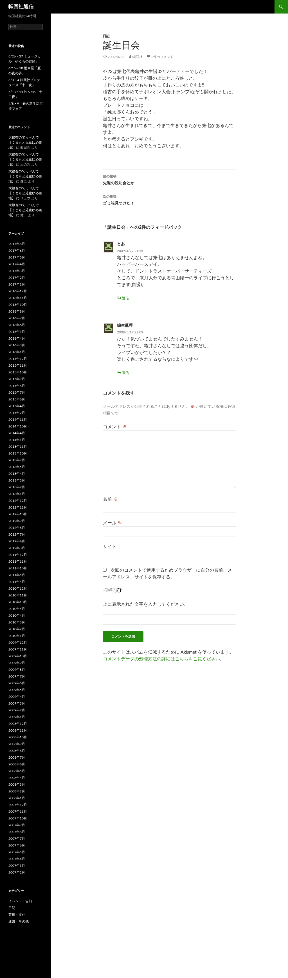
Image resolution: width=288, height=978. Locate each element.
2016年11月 (17, 298)
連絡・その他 (18, 921)
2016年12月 (17, 291)
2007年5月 (16, 852)
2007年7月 (16, 838)
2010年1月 (16, 636)
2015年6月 (16, 399)
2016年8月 (16, 311)
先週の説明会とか (118, 180)
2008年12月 (17, 723)
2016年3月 (16, 345)
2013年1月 (16, 494)
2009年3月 (16, 703)
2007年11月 (17, 811)
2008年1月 (16, 798)
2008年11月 (17, 730)
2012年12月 (17, 500)
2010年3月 (16, 622)
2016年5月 (16, 331)
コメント (115, 427)
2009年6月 (16, 683)
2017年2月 (16, 277)
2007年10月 (17, 818)
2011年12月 (17, 554)
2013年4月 (16, 473)
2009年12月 (17, 642)
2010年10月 (17, 602)
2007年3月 (16, 865)
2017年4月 (16, 264)
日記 (106, 36)
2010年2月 (16, 629)
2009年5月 (16, 690)
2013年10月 (17, 453)
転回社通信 (21, 6)
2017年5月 (16, 257)
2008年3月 (16, 784)
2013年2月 (16, 487)
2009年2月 (16, 710)
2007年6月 (16, 845)
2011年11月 (17, 561)
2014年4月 (16, 433)
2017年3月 (16, 271)
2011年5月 (16, 575)
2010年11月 (17, 595)
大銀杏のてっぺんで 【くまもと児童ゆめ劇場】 (25, 142)
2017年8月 (16, 244)
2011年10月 (17, 568)
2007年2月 (16, 872)
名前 (110, 499)
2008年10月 (17, 737)
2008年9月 (16, 744)
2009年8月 (16, 669)
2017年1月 (16, 284)
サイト (109, 546)
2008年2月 (16, 791)
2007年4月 (16, 859)
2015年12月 (17, 358)
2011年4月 (16, 581)
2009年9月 (16, 663)
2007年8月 (16, 832)
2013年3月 (16, 480)
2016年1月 (16, 352)
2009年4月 (16, 696)
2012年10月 (17, 514)
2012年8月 (16, 527)
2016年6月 (16, 325)
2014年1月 (16, 440)
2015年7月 (16, 392)
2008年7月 (16, 757)
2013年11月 (17, 446)
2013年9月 (16, 460)
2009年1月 (16, 717)
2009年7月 (16, 676)
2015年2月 (16, 413)
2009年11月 (17, 649)
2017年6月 (16, 250)
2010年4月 (16, 615)
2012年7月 (16, 534)
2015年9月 (16, 379)
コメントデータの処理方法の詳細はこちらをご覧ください (161, 659)
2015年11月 (17, 365)
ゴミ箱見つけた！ (118, 200)
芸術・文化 (16, 914)
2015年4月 (16, 406)
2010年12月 (17, 588)
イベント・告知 (20, 901)
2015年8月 (16, 385)
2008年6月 (16, 764)
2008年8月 (16, 750)
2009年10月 (17, 656)
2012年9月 (16, 521)
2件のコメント (162, 57)
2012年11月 (17, 507)
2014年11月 (17, 419)
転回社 (137, 57)
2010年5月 (16, 609)
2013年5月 (16, 467)
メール (112, 523)
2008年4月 (16, 777)
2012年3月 (16, 548)
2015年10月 (17, 372)
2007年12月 (17, 805)
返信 (125, 298)
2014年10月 (17, 426)
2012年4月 (16, 541)
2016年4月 (16, 338)
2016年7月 (16, 318)
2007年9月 (16, 825)
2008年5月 (16, 771)
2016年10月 (17, 304)
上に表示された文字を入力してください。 (145, 604)
